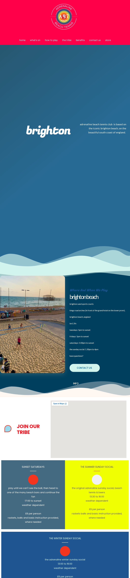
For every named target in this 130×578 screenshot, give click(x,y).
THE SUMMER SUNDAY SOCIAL (96, 467)
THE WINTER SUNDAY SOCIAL (65, 538)
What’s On (35, 40)
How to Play (51, 40)
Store (108, 40)
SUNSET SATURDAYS (33, 467)
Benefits (80, 40)
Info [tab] (76, 383)
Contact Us (95, 40)
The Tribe (66, 40)
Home (22, 40)
